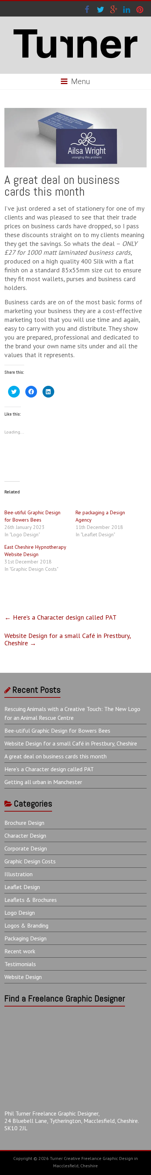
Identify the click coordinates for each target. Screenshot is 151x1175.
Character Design (25, 835)
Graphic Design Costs (30, 861)
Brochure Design (24, 822)
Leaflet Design (22, 887)
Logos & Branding (26, 925)
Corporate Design (25, 848)
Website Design (23, 976)
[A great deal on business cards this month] (75, 111)
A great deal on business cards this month (55, 756)
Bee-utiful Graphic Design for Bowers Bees (57, 730)
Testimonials (20, 964)
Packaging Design (25, 938)
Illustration (18, 874)
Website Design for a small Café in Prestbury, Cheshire (67, 639)
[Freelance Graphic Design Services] (75, 25)
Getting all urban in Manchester (43, 782)
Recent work (19, 951)
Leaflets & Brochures (30, 899)
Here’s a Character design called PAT (60, 617)
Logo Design (19, 912)
